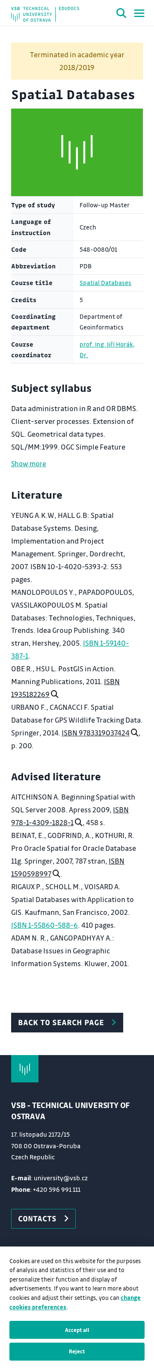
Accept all (77, 1329)
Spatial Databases (105, 283)
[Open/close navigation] (139, 13)
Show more (28, 463)
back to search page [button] (61, 1022)
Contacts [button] (37, 1218)
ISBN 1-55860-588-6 (44, 924)
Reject (77, 1351)
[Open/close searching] (121, 14)
